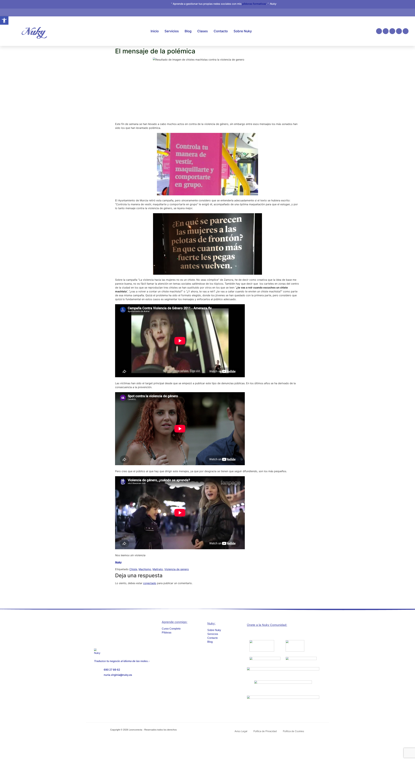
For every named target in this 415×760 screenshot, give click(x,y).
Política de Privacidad (265, 731)
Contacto (221, 31)
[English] (376, 12)
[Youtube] (399, 31)
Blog (188, 31)
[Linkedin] (392, 31)
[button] (4, 20)
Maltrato (158, 569)
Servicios (172, 31)
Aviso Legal (241, 731)
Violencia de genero (176, 569)
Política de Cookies (293, 731)
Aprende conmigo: (174, 622)
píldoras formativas (254, 3)
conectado (149, 583)
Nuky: (211, 623)
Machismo (145, 569)
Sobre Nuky (243, 31)
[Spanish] (379, 12)
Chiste (133, 569)
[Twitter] (406, 31)
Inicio (155, 31)
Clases (202, 31)
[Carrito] (370, 10)
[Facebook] (386, 31)
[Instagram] (379, 31)
